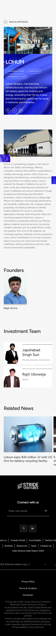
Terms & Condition (28, 588)
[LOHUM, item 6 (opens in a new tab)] (20, 110)
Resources (22, 546)
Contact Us (45, 546)
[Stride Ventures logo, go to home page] (28, 486)
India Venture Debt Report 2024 (28, 551)
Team (33, 546)
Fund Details (35, 540)
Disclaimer (28, 595)
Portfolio (9, 546)
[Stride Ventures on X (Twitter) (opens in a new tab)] (14, 110)
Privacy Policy (28, 581)
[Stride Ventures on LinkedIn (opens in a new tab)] (8, 110)
